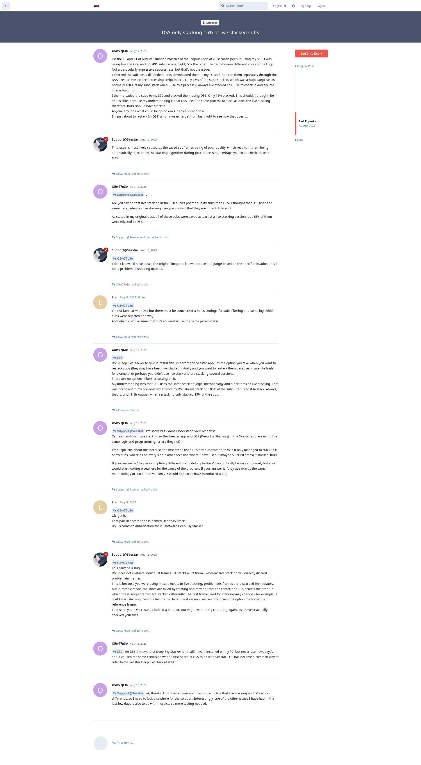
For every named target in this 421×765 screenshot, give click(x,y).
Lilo (120, 358)
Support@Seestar (130, 195)
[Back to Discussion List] (6, 6)
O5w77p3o (125, 258)
